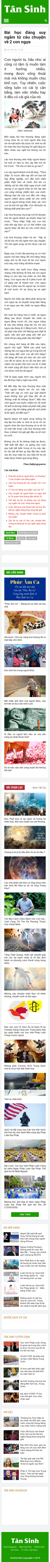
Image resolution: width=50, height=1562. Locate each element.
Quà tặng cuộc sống (28, 533)
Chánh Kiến (39, 1547)
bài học (21, 538)
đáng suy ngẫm (12, 542)
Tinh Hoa (14, 1550)
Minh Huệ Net (25, 1547)
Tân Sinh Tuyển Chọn (17, 1337)
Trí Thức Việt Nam (29, 1550)
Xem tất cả (39, 787)
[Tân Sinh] (25, 8)
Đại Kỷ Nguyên (10, 1547)
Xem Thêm (25, 1214)
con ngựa (32, 538)
